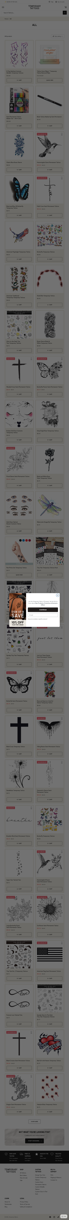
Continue (43, 610)
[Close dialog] (57, 595)
